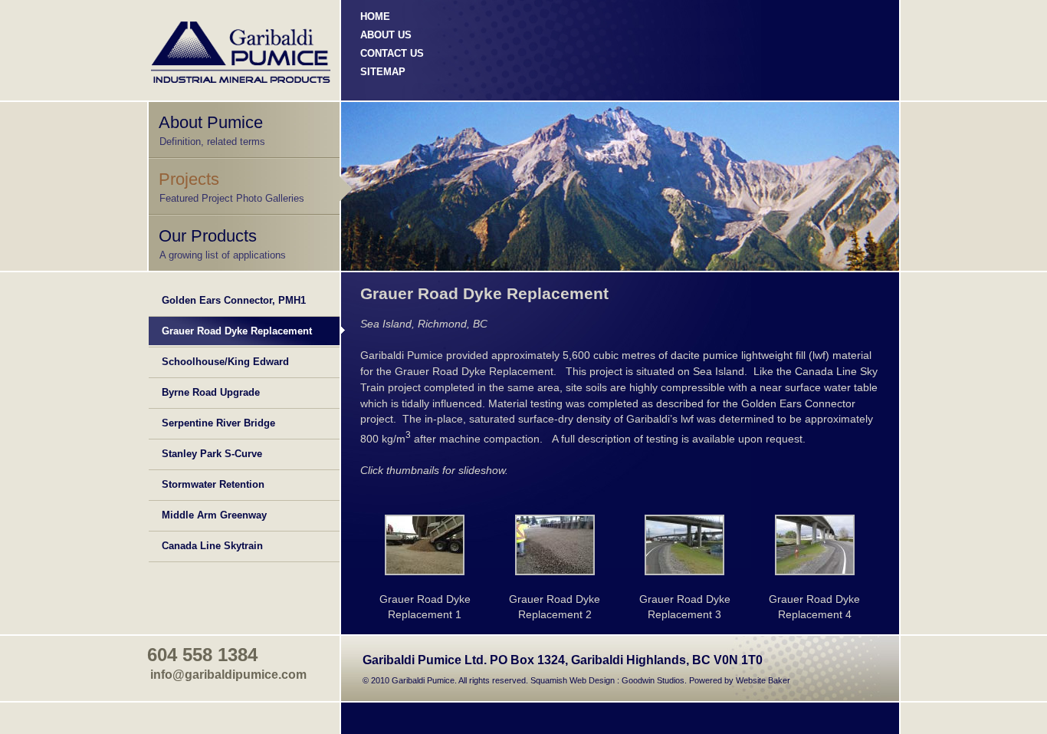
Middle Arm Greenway (214, 515)
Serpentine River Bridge (218, 423)
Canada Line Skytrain (212, 545)
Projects (189, 179)
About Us (386, 35)
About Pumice (211, 122)
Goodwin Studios (653, 680)
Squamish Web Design (572, 680)
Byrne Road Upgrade (211, 392)
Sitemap (382, 71)
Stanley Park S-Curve (212, 453)
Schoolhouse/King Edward (225, 361)
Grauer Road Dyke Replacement (237, 331)
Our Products (208, 235)
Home (375, 16)
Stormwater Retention (213, 484)
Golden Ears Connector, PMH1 (234, 300)
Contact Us (392, 53)
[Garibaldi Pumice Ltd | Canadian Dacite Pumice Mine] (425, 545)
